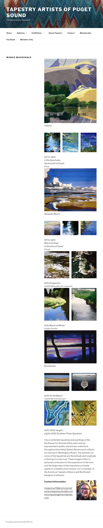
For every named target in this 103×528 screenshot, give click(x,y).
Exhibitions (37, 33)
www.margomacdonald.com (58, 491)
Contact (71, 33)
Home (9, 33)
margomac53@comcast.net (58, 488)
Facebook (10, 39)
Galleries (21, 33)
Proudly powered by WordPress (19, 522)
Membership (85, 33)
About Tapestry (55, 33)
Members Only (26, 39)
